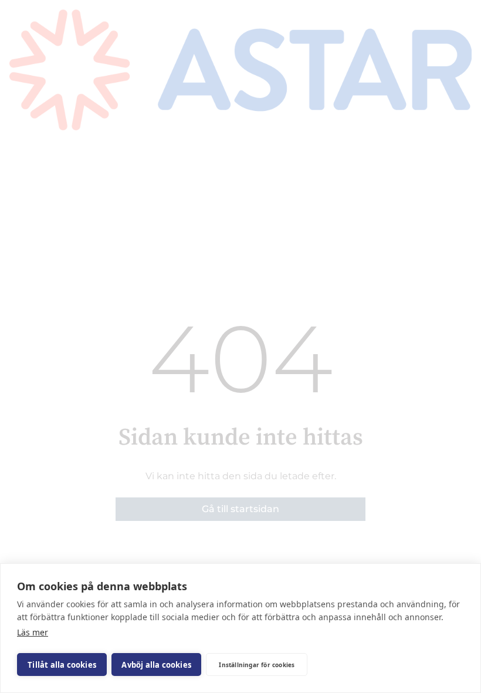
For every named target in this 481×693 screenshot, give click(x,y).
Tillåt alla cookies (62, 665)
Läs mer (32, 632)
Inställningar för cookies (256, 665)
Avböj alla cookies (156, 665)
